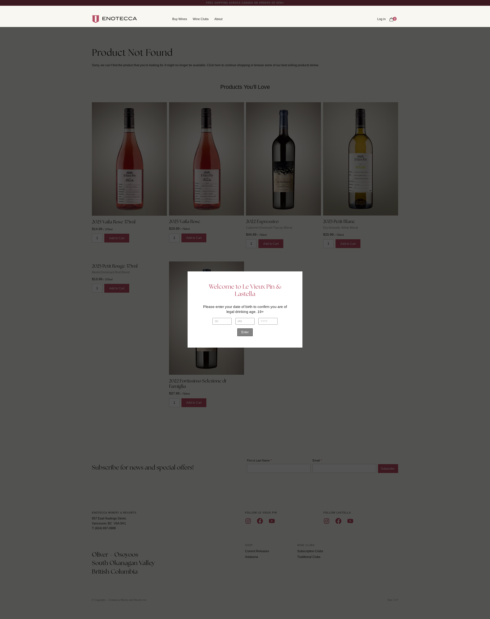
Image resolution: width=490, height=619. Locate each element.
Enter (245, 332)
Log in (381, 19)
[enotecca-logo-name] (119, 19)
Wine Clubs (201, 19)
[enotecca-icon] (96, 19)
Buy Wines (179, 19)
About (218, 19)
